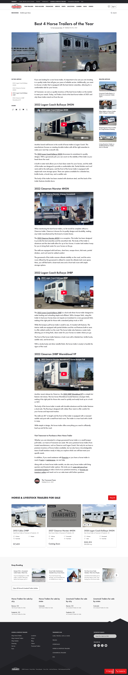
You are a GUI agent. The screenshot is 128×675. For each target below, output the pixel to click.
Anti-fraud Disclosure (53, 669)
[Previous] (116, 575)
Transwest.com (57, 632)
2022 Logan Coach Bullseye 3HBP (20, 94)
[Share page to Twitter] (26, 109)
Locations (70, 6)
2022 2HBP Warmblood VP (73, 394)
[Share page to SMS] (23, 109)
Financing (49, 6)
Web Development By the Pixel (64, 669)
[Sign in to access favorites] (108, 6)
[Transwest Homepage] (16, 669)
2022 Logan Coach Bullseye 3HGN (20, 84)
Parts (63, 6)
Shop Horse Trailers (16, 636)
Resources (15, 13)
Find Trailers (28, 6)
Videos (91, 6)
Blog (85, 6)
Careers (79, 6)
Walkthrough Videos (25, 13)
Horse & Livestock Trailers (58, 1)
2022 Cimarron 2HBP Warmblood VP (18, 99)
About (32, 638)
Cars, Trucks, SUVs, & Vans (26, 1)
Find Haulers (39, 6)
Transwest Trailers (35, 646)
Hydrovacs (45, 1)
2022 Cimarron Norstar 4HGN (19, 89)
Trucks (38, 1)
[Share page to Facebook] (19, 109)
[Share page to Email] (16, 109)
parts (42, 460)
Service (57, 6)
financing (65, 457)
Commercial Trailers (73, 1)
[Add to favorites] (43, 506)
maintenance (50, 460)
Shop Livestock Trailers (17, 638)
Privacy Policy (32, 669)
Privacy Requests (39, 669)
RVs (82, 1)
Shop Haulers (14, 641)
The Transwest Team (57, 28)
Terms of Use (45, 669)
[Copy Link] (12, 109)
